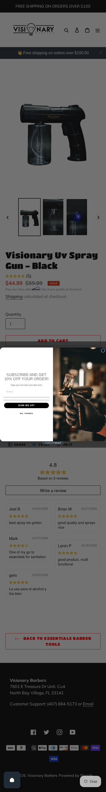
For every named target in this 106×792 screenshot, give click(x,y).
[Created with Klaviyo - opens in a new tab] (53, 442)
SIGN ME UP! (26, 405)
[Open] (12, 780)
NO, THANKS (26, 414)
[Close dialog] (103, 350)
